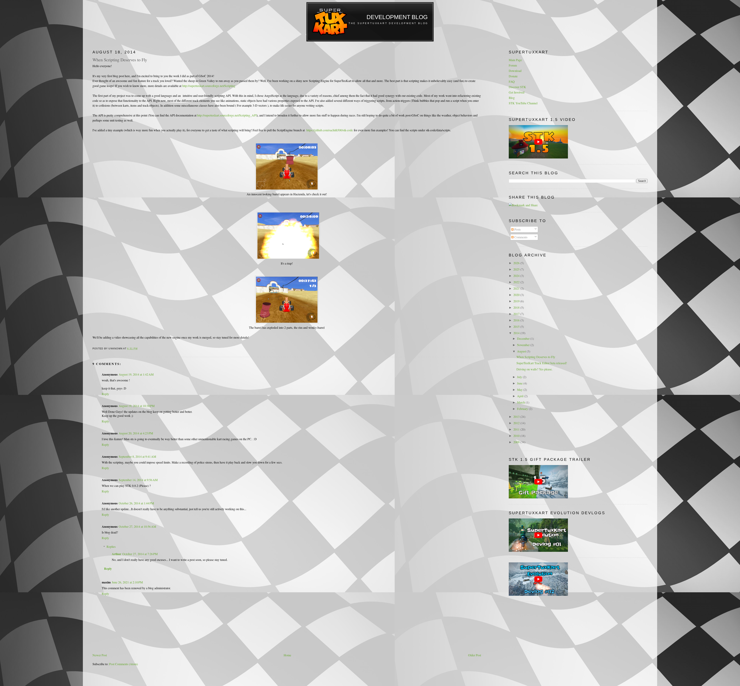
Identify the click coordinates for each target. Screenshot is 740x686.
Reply (105, 394)
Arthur (116, 554)
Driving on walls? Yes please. (534, 369)
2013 (516, 417)
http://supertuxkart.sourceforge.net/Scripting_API (227, 115)
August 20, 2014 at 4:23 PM (136, 433)
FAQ (512, 81)
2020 (516, 295)
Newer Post (99, 655)
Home (287, 655)
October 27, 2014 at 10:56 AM (137, 526)
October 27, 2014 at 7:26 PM (140, 554)
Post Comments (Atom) (123, 664)
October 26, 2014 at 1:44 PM (136, 503)
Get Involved (516, 92)
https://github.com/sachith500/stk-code (329, 130)
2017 (516, 314)
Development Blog (397, 17)
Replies (111, 546)
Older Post (474, 655)
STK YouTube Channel (523, 103)
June (520, 383)
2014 (516, 333)
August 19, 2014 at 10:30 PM (137, 406)
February (523, 409)
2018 (516, 307)
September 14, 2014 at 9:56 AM (138, 480)
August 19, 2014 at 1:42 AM (136, 374)
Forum (513, 65)
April (520, 396)
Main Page (515, 60)
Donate (513, 76)
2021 (516, 288)
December (523, 338)
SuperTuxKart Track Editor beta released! (541, 363)
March (521, 402)
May (520, 390)
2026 (516, 263)
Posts (517, 229)
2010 (516, 436)
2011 (516, 429)
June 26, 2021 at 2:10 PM (127, 582)
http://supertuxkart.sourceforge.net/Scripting (208, 86)
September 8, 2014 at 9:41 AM (137, 456)
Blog (512, 98)
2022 (516, 282)
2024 (516, 276)
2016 (516, 320)
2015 (516, 326)
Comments (520, 237)
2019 (516, 301)
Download (515, 71)
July (520, 377)
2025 (516, 269)
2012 (516, 423)
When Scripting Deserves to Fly (119, 59)
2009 (516, 442)
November (523, 345)
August (522, 351)
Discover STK (517, 87)
